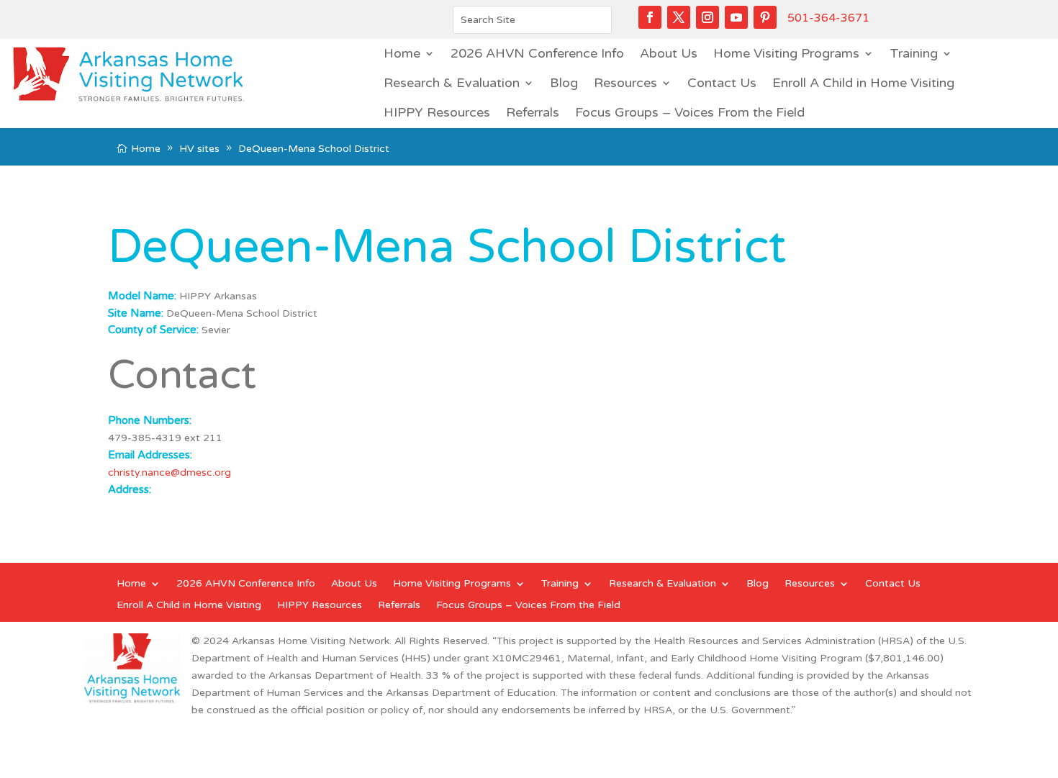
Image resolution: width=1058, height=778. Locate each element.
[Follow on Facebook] (649, 17)
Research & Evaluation (452, 83)
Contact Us (721, 83)
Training (914, 53)
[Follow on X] (678, 17)
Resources (625, 83)
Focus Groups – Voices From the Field (690, 112)
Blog (564, 83)
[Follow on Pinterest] (765, 17)
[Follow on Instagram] (707, 17)
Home (402, 53)
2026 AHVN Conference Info (537, 53)
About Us (668, 53)
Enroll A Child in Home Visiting (863, 83)
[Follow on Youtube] (736, 17)
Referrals (532, 112)
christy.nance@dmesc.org (169, 472)
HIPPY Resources (437, 112)
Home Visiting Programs (786, 53)
